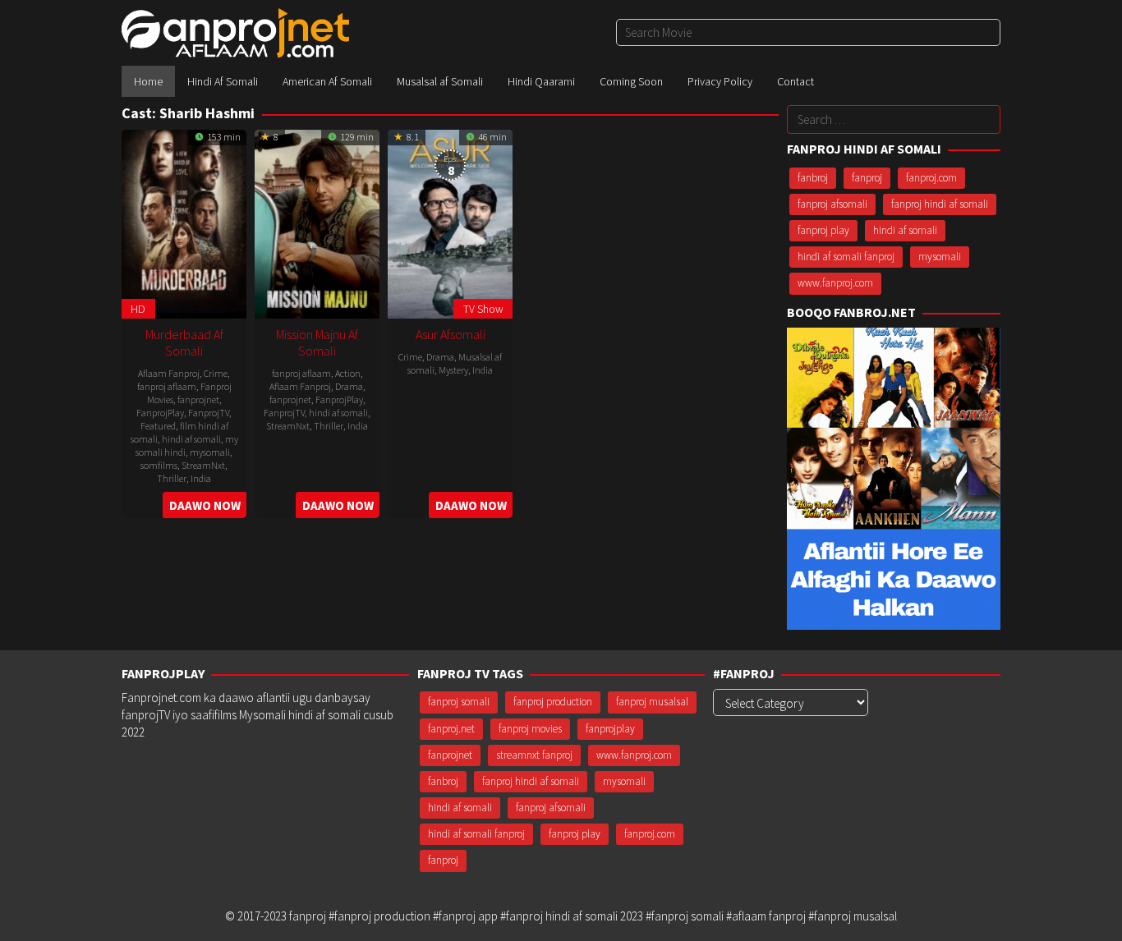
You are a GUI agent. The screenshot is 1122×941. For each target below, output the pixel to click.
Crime (216, 373)
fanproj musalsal (652, 702)
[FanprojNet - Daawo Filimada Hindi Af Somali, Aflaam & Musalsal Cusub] (235, 31)
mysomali (210, 452)
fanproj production (552, 702)
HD (138, 308)
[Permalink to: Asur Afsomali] (450, 222)
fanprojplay (610, 729)
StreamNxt (203, 465)
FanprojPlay (160, 412)
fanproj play (823, 230)
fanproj (867, 178)
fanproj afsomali (832, 204)
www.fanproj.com (835, 283)
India (201, 478)
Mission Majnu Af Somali (317, 342)
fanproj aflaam (166, 386)
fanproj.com (931, 178)
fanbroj (813, 178)
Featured (158, 426)
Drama (349, 386)
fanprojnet (198, 399)
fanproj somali (459, 702)
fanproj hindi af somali (939, 204)
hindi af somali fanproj (846, 257)
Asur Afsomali (450, 334)
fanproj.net (451, 729)
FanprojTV (208, 412)
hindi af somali (191, 439)
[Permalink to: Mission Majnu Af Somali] (317, 222)
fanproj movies (530, 729)
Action (348, 373)
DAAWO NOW (205, 505)
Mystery (453, 370)
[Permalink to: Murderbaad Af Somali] (184, 222)
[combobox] (808, 32)
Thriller (171, 478)
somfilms (158, 465)
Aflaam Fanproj (169, 373)
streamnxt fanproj (534, 755)
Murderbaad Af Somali (184, 342)
